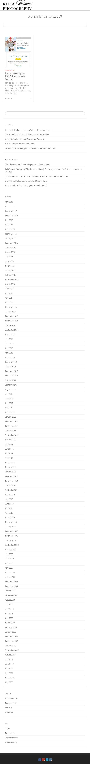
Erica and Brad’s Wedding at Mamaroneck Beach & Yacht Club (44, 176)
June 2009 (9, 558)
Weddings (9, 712)
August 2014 (10, 284)
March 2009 (10, 572)
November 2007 (11, 641)
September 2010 (12, 490)
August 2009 (10, 549)
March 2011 (10, 462)
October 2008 (10, 590)
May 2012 (9, 403)
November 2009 (11, 535)
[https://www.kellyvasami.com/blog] (17, 4)
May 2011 (9, 453)
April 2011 (9, 458)
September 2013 (12, 330)
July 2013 (9, 339)
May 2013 (9, 348)
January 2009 (10, 577)
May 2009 (9, 563)
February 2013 (11, 362)
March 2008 (10, 622)
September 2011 (12, 435)
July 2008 (9, 604)
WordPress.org (11, 742)
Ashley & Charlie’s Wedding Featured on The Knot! (24, 139)
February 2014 (11, 307)
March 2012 (10, 412)
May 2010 (9, 508)
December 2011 (11, 421)
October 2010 (10, 485)
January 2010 (10, 526)
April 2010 (9, 513)
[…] (15, 93)
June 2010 (9, 503)
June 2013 (9, 343)
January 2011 (10, 471)
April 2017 (9, 201)
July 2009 (9, 554)
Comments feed (11, 737)
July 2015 (9, 256)
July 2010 (9, 499)
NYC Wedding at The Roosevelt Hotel (19, 143)
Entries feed (10, 733)
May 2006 (9, 682)
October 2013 (10, 325)
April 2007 (9, 673)
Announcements (9, 70)
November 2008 (11, 586)
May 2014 (9, 293)
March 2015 (10, 265)
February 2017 (11, 211)
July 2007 (9, 659)
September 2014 (12, 279)
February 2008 (11, 627)
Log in (7, 728)
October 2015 (10, 247)
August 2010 (10, 494)
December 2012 (11, 371)
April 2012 (9, 407)
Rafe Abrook (10, 164)
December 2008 (11, 581)
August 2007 (10, 654)
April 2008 (9, 618)
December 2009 (11, 531)
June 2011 (9, 448)
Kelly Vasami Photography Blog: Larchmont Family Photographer (30, 169)
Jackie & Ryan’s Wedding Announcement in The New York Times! (30, 148)
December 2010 (11, 476)
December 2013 (11, 316)
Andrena (8, 185)
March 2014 (10, 302)
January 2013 (10, 366)
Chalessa (8, 181)
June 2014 (9, 288)
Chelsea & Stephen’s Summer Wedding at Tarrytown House (28, 130)
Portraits (8, 707)
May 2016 (9, 220)
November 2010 (11, 480)
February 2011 (11, 467)
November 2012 (11, 375)
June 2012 (9, 398)
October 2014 (10, 275)
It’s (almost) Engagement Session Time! (34, 164)
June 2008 (9, 609)
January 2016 (10, 238)
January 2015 (10, 270)
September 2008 (12, 595)
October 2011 (10, 430)
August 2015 (10, 252)
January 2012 (10, 416)
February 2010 (11, 522)
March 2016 (10, 229)
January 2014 (10, 311)
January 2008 (10, 631)
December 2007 (11, 636)
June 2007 (9, 664)
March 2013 (10, 357)
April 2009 (9, 567)
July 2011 (9, 444)
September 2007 (12, 650)
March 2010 (10, 517)
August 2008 (10, 599)
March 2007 (10, 677)
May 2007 (9, 668)
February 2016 (11, 233)
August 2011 (10, 439)
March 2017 (10, 206)
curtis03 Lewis (11, 176)
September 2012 (12, 384)
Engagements (10, 703)
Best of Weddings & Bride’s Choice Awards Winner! (15, 76)
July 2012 (9, 394)
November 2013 (11, 320)
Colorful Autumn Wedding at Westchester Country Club (27, 134)
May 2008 (9, 613)
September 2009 (12, 545)
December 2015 (11, 243)
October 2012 (10, 380)
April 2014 (9, 297)
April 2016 (9, 224)
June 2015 (9, 261)
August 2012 (10, 389)
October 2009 (10, 540)
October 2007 (10, 645)
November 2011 (11, 426)
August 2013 (10, 334)
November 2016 (11, 215)
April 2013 (9, 352)
